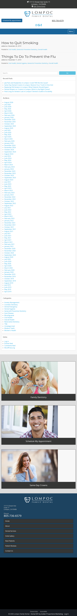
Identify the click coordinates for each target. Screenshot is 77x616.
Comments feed (9, 346)
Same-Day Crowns (38, 485)
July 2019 (7, 285)
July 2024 (7, 156)
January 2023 (9, 195)
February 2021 (9, 244)
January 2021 (9, 246)
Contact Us (9, 551)
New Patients (10, 541)
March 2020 (8, 268)
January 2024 (9, 169)
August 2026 (8, 102)
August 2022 (8, 206)
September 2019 (10, 281)
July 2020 (7, 259)
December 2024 (9, 145)
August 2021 (8, 231)
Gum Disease (9, 313)
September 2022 (10, 203)
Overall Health (42, 49)
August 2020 (8, 257)
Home (7, 521)
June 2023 (7, 184)
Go (67, 73)
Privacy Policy (34, 611)
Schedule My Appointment (38, 441)
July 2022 (7, 208)
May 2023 (7, 186)
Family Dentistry (38, 397)
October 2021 (9, 227)
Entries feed (8, 343)
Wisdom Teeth (9, 328)
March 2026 (8, 113)
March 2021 (8, 242)
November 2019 (10, 276)
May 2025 (7, 135)
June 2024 (7, 158)
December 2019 (9, 274)
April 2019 (7, 292)
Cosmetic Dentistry (11, 305)
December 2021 (9, 223)
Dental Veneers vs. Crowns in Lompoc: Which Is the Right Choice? (27, 89)
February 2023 (9, 193)
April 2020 (7, 266)
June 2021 (7, 236)
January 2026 (9, 117)
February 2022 (9, 218)
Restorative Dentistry (11, 322)
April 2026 (7, 111)
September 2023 (10, 178)
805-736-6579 (58, 20)
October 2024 (9, 150)
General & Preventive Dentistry (27, 49)
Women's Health (10, 330)
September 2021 (10, 229)
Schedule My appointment (12, 20)
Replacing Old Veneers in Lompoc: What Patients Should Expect (26, 87)
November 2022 (10, 199)
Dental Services (10, 531)
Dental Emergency (10, 307)
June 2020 (7, 261)
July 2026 (7, 105)
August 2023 (8, 180)
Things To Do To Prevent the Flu (28, 56)
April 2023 (7, 188)
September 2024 (10, 152)
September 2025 (10, 126)
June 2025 (7, 132)
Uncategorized (9, 326)
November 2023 (10, 173)
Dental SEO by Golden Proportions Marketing (47, 614)
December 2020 (9, 249)
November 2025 (10, 122)
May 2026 (7, 109)
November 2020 (10, 251)
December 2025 (9, 119)
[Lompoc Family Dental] (38, 13)
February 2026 (9, 115)
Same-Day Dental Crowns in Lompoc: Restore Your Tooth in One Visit (28, 85)
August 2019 (8, 283)
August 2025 (8, 128)
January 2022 (9, 221)
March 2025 (8, 139)
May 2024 (7, 160)
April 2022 (7, 214)
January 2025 (9, 143)
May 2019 (7, 289)
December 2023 (9, 171)
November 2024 (10, 147)
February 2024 (9, 167)
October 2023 (9, 175)
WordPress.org (9, 348)
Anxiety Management (11, 302)
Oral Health (12, 49)
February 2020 (9, 270)
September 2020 (10, 255)
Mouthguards (9, 315)
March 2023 (8, 190)
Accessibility (43, 611)
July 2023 (7, 182)
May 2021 (7, 238)
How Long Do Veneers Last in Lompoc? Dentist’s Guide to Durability (28, 91)
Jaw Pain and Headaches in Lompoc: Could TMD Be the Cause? (26, 83)
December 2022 (9, 197)
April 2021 (7, 240)
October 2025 (9, 124)
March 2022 (8, 216)
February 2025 (9, 141)
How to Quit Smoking (19, 43)
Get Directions (39, 6)
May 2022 (7, 212)
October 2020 (9, 253)
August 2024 (8, 154)
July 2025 (7, 130)
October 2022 (9, 201)
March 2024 (8, 165)
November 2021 (10, 225)
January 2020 (9, 272)
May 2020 (7, 264)
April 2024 (7, 163)
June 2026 (7, 107)
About (7, 526)
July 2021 (7, 233)
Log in (6, 341)
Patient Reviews (10, 546)
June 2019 (7, 287)
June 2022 (7, 210)
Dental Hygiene (22, 63)
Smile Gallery (9, 536)
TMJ (5, 324)
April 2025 (7, 137)
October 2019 (9, 279)
